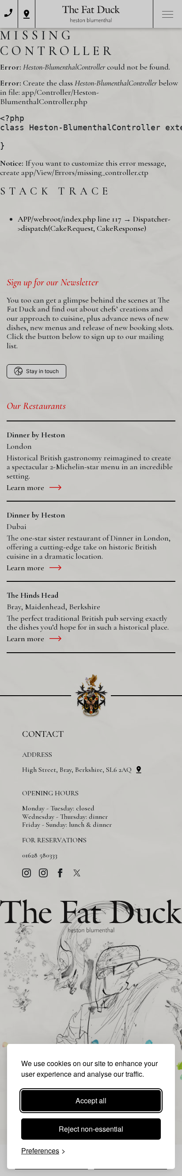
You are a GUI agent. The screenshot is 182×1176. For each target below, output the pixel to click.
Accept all (91, 1100)
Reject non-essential (91, 1129)
